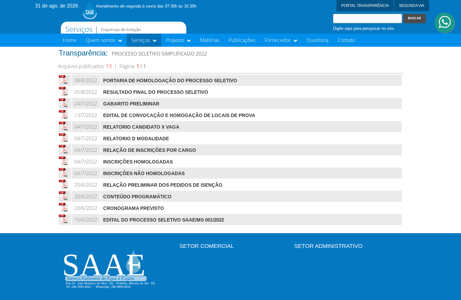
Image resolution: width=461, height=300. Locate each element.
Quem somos (101, 40)
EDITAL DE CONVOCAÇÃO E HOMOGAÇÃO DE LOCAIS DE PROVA (179, 115)
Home (70, 40)
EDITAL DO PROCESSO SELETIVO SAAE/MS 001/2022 (163, 219)
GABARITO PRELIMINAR (131, 103)
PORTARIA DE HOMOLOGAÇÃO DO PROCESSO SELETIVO (170, 80)
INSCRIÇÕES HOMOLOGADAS (138, 161)
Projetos (175, 40)
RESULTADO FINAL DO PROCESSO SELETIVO (155, 92)
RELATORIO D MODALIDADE (136, 138)
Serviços (141, 40)
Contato (346, 40)
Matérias (209, 40)
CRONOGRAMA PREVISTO (133, 208)
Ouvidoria (317, 40)
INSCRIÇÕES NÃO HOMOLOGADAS (144, 173)
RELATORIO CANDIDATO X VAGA (141, 127)
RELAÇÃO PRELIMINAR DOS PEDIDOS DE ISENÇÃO (162, 185)
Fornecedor (278, 40)
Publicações (242, 40)
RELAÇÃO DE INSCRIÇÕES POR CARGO (149, 150)
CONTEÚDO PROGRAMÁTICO (137, 196)
